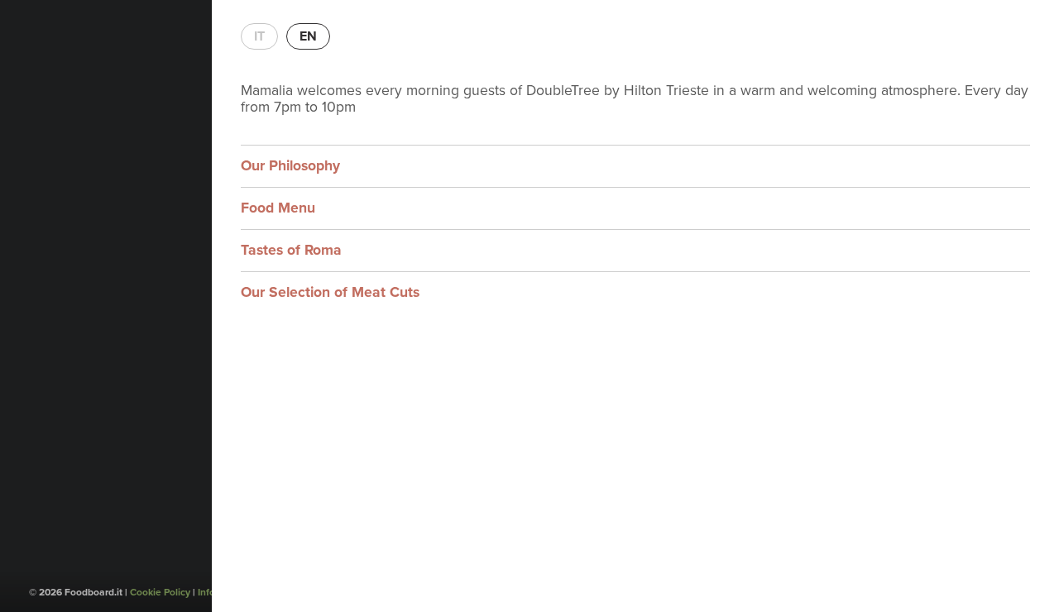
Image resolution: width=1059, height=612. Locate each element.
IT (259, 36)
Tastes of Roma (291, 250)
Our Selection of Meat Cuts (330, 292)
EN (308, 36)
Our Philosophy (290, 166)
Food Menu (278, 208)
